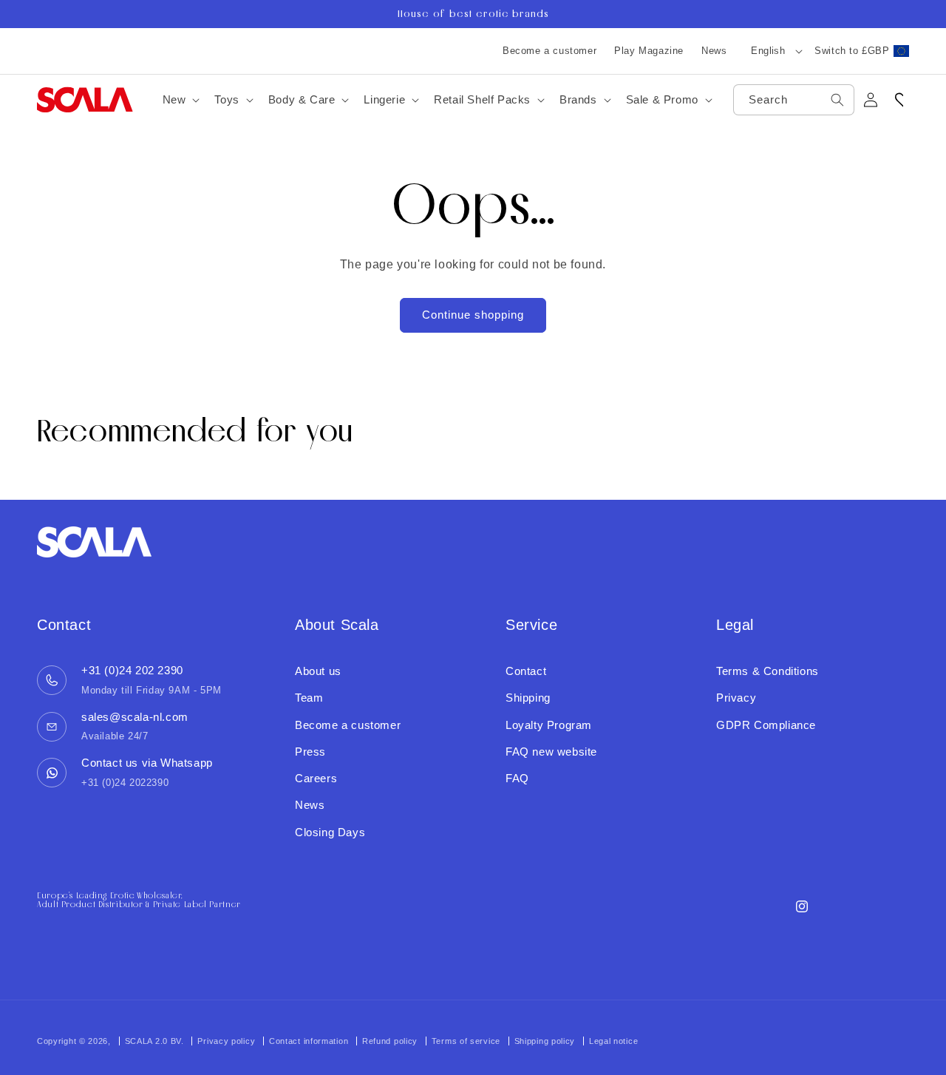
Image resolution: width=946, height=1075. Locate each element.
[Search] (837, 100)
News (713, 50)
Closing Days (330, 832)
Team (309, 697)
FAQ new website (551, 751)
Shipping (528, 697)
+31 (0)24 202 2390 (132, 670)
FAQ (517, 778)
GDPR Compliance (766, 725)
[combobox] (794, 100)
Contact (526, 671)
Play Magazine (649, 50)
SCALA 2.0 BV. (156, 1041)
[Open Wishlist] (903, 100)
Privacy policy (226, 1041)
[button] (180, 100)
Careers (316, 778)
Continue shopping (473, 314)
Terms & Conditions (767, 671)
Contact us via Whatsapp (147, 762)
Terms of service (466, 1041)
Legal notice (613, 1041)
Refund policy (390, 1041)
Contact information (308, 1041)
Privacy (736, 697)
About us (318, 671)
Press (310, 751)
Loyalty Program (549, 725)
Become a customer (549, 50)
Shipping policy (545, 1041)
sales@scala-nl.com (134, 717)
